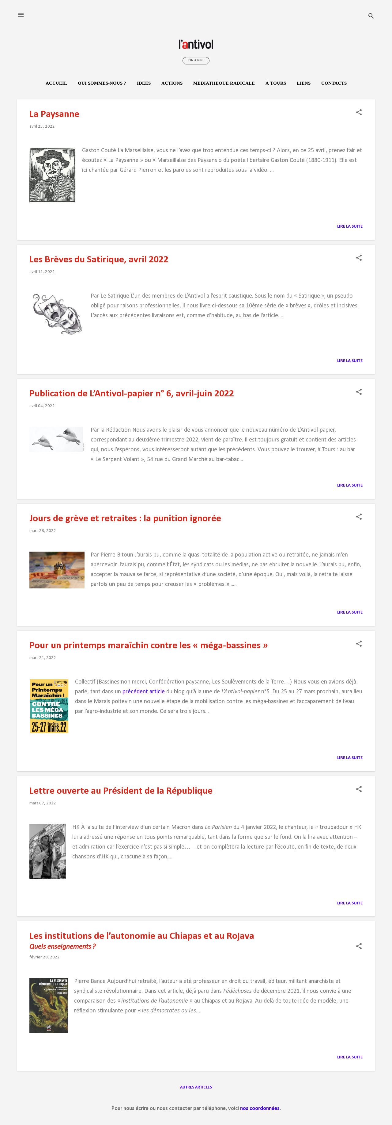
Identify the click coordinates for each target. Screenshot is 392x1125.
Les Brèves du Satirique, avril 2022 (98, 260)
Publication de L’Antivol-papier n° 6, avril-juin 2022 (131, 394)
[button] (359, 113)
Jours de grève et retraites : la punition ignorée (125, 519)
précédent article (144, 692)
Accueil (56, 83)
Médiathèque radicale (224, 83)
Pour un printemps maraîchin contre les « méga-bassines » (148, 646)
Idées (144, 83)
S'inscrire (196, 60)
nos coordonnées (260, 1109)
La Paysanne (54, 114)
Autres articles (196, 1087)
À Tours (276, 83)
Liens (304, 83)
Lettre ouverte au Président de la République (121, 791)
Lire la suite (350, 226)
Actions (172, 83)
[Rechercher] (371, 16)
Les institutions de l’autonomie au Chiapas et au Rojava (141, 936)
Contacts (334, 83)
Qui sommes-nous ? (102, 83)
